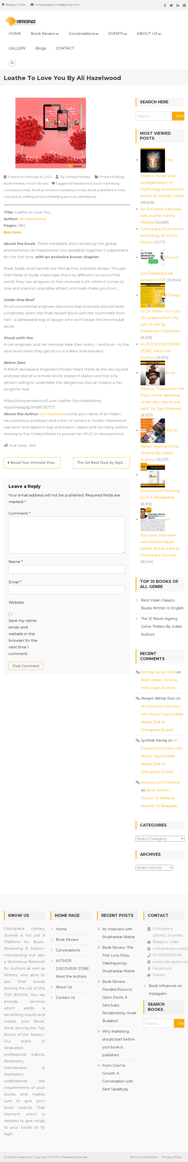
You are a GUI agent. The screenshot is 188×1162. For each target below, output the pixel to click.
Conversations (82, 33)
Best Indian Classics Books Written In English (162, 604)
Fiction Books (37, 183)
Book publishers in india (106, 190)
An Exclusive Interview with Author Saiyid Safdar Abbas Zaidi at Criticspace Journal (160, 537)
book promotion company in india (59, 190)
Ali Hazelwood (80, 183)
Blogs (40, 48)
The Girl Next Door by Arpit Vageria (103, 462)
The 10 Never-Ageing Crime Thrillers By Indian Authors (160, 445)
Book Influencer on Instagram (165, 990)
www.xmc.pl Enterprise (160, 782)
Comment (20, 513)
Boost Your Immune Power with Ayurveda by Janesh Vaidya (35, 462)
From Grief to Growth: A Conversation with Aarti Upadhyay (117, 1077)
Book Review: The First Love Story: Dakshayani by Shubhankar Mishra (118, 959)
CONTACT (65, 48)
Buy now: (13, 232)
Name (16, 561)
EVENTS (115, 33)
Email (15, 582)
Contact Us (65, 997)
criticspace (12, 197)
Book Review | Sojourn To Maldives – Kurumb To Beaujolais (159, 798)
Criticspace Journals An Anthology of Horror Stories (162, 235)
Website (16, 602)
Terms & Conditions (143, 1157)
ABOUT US (147, 33)
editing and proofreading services (50, 197)
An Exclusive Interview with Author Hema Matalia (161, 216)
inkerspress (87, 197)
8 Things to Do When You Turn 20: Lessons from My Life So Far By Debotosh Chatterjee (161, 313)
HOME (15, 33)
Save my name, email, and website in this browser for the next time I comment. (23, 637)
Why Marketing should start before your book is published (118, 1043)
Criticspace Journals (73, 1157)
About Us (64, 987)
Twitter (159, 975)
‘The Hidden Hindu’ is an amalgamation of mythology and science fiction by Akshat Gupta (162, 178)
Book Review (43, 33)
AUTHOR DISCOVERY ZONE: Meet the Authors (161, 351)
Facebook (162, 968)
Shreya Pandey (78, 177)
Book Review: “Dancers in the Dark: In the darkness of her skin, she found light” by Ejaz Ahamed (162, 390)
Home (61, 929)
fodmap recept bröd (158, 672)
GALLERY (17, 48)
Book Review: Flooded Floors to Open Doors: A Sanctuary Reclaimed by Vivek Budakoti (119, 1001)
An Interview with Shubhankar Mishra (118, 933)
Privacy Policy (172, 1157)
